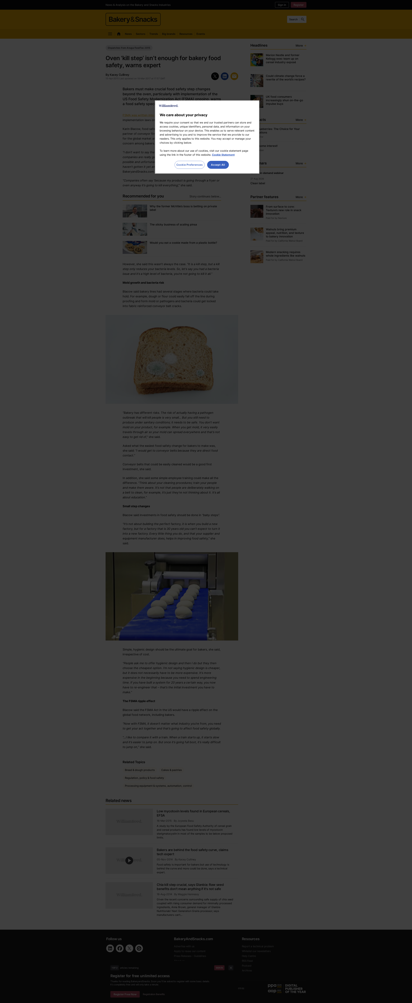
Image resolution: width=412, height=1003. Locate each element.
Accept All (218, 164)
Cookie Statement (223, 154)
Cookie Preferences (189, 164)
